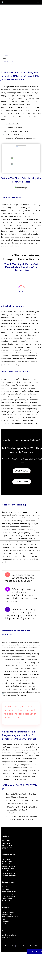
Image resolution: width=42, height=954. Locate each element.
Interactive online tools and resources (20, 138)
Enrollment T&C (32, 946)
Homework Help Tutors (10, 894)
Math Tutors (6, 859)
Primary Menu (38, 2)
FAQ (3, 919)
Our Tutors (5, 922)
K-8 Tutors (5, 889)
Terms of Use (20, 946)
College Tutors (7, 899)
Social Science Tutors (9, 873)
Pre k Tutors (6, 887)
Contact (4, 940)
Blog (4, 59)
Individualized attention (13, 127)
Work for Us (6, 937)
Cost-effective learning (13, 134)
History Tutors (6, 871)
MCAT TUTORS (7, 846)
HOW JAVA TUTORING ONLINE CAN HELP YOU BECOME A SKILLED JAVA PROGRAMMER (22, 810)
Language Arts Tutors (9, 876)
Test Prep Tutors (7, 901)
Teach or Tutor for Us (9, 935)
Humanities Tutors (8, 868)
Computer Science (8, 864)
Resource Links (7, 914)
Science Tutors (7, 861)
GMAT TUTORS (7, 841)
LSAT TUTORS (6, 843)
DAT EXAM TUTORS (8, 848)
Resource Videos (7, 912)
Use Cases (5, 924)
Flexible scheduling (12, 124)
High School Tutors (8, 896)
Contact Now (22, 481)
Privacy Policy (10, 946)
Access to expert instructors (16, 131)
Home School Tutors (9, 891)
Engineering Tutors (8, 866)
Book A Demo (21, 471)
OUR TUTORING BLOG (10, 917)
